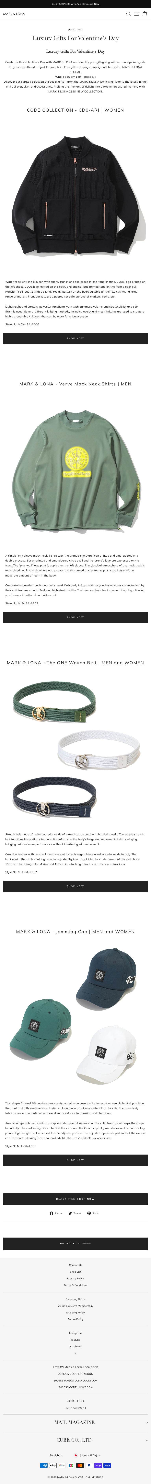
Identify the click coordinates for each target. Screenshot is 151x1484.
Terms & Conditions (75, 1285)
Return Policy (76, 1319)
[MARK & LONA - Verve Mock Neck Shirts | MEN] (75, 546)
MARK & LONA (75, 1401)
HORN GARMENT (75, 1407)
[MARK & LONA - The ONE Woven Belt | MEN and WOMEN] (75, 825)
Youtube (75, 1339)
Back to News (78, 1243)
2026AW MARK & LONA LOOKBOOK (75, 1367)
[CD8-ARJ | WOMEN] (75, 272)
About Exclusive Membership (75, 1305)
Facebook (75, 1346)
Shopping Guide (75, 1299)
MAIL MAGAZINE (74, 1422)
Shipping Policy (75, 1312)
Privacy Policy (75, 1278)
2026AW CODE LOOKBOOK (75, 1373)
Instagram (75, 1333)
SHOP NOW (75, 338)
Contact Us (75, 1265)
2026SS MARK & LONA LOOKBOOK (75, 1380)
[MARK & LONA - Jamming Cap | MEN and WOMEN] (75, 1094)
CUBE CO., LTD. (74, 1440)
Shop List (75, 1271)
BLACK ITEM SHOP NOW (75, 1199)
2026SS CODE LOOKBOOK (75, 1387)
